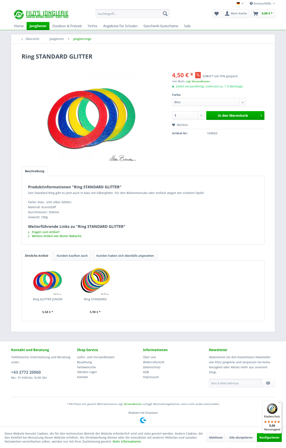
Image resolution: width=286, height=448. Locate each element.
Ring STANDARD (95, 299)
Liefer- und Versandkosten (96, 357)
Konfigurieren (269, 437)
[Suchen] (165, 13)
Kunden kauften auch (72, 256)
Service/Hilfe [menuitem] (262, 3)
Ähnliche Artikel (36, 256)
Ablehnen (216, 437)
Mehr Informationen (127, 441)
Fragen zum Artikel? (45, 232)
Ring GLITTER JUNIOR (47, 299)
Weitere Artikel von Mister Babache (56, 236)
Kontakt (82, 377)
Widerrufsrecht (153, 362)
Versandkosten (133, 404)
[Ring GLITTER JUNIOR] (47, 280)
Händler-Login (87, 372)
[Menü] (279, 403)
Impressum (151, 377)
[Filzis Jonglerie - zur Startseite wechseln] (41, 14)
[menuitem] (133, 13)
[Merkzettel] (216, 13)
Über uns (149, 357)
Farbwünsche (86, 367)
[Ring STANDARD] (95, 280)
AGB (146, 372)
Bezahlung (84, 362)
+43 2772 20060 (26, 372)
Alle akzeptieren (241, 437)
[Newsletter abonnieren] (268, 383)
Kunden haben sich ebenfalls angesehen (125, 256)
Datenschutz (152, 367)
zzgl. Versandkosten (198, 81)
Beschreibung (34, 171)
